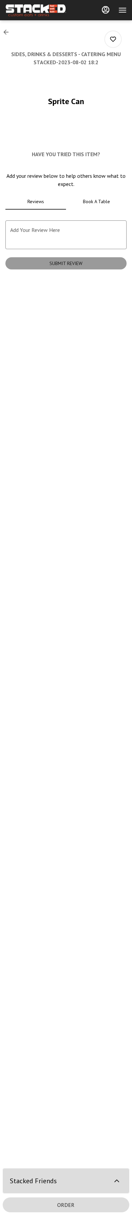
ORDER (65, 1204)
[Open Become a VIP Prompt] (117, 1181)
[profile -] (106, 10)
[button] (8, 32)
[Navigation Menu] (122, 10)
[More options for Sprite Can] (113, 39)
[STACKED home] (35, 10)
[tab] (35, 201)
